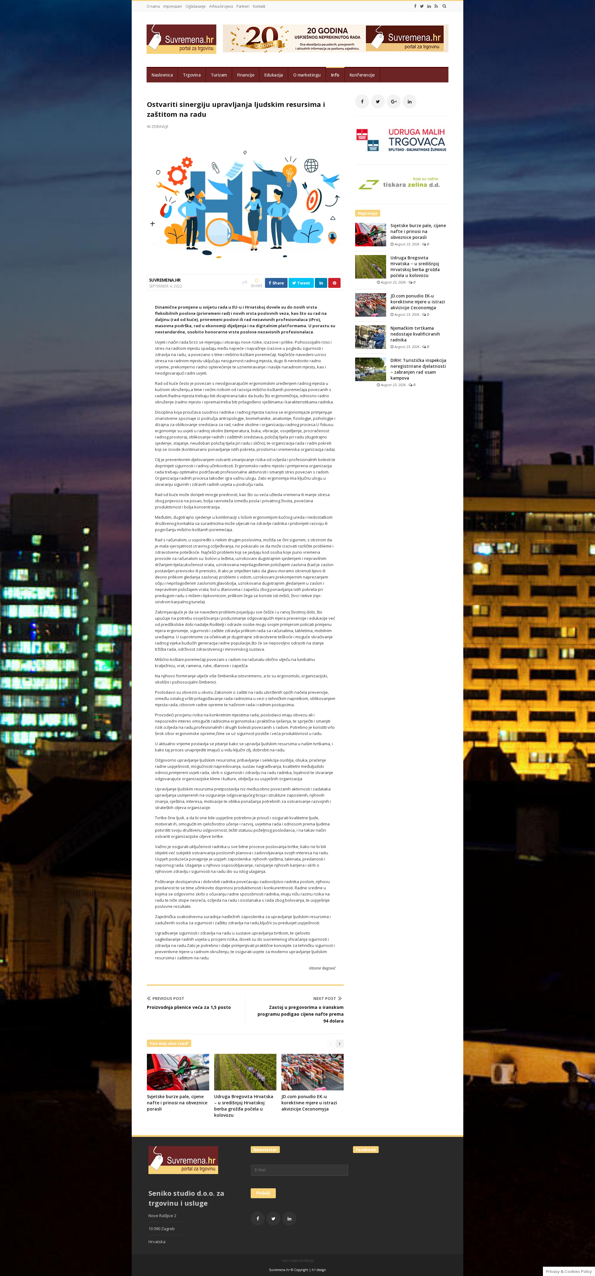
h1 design (319, 1270)
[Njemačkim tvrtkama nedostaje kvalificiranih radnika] (370, 337)
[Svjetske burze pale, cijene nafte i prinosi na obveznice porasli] (370, 234)
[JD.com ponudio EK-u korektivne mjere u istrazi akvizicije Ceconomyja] (370, 304)
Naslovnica (162, 75)
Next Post (324, 998)
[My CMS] (181, 39)
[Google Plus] (394, 101)
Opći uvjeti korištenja (298, 1260)
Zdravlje (160, 126)
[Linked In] (429, 6)
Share (277, 283)
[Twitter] (422, 6)
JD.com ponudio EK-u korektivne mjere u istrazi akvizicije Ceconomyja (309, 1102)
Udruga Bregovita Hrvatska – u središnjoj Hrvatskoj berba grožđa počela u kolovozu (243, 1105)
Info (335, 75)
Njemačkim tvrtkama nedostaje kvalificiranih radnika (415, 334)
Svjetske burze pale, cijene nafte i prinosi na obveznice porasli (177, 1102)
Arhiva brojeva (221, 6)
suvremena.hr (165, 280)
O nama (153, 6)
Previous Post (168, 998)
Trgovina (192, 75)
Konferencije (362, 75)
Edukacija (273, 75)
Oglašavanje (196, 6)
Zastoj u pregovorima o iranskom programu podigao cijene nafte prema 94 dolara (301, 1014)
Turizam (219, 75)
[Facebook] (415, 6)
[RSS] (436, 6)
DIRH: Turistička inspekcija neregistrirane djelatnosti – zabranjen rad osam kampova (418, 369)
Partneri (242, 6)
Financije (245, 75)
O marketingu (307, 75)
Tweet (303, 283)
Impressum (172, 6)
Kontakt (259, 6)
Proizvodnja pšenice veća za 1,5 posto (189, 1007)
